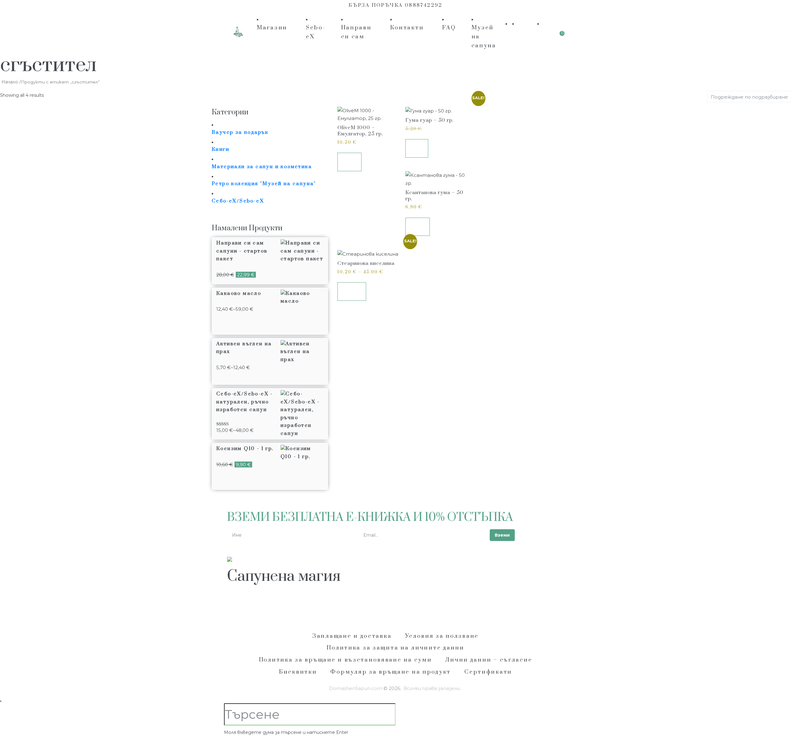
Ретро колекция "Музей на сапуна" (264, 184)
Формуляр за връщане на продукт (390, 671)
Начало (10, 82)
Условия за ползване (442, 636)
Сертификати (488, 671)
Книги (220, 149)
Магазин (272, 27)
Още (416, 148)
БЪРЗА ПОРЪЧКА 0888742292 (395, 5)
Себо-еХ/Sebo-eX (238, 201)
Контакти (407, 27)
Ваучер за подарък (240, 132)
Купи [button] (349, 162)
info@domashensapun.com (330, 605)
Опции (351, 291)
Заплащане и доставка (351, 636)
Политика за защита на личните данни (395, 647)
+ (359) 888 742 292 (258, 605)
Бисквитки (298, 671)
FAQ (449, 27)
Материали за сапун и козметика (262, 167)
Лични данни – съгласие (488, 659)
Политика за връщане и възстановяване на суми (345, 659)
